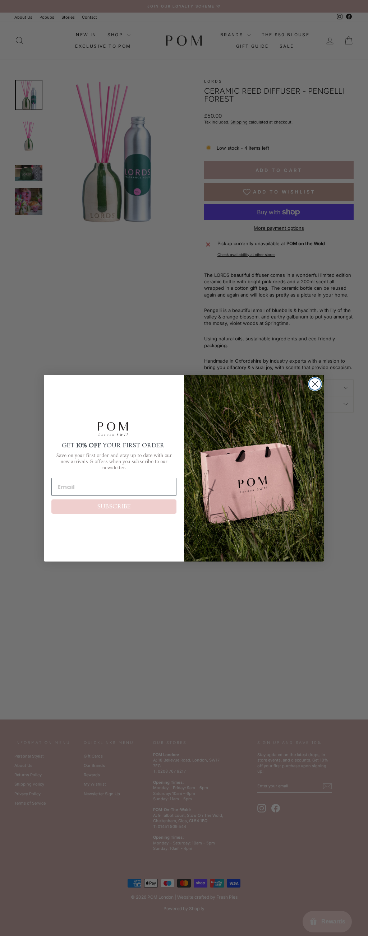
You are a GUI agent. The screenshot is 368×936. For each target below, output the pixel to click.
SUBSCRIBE (114, 506)
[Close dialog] (315, 384)
